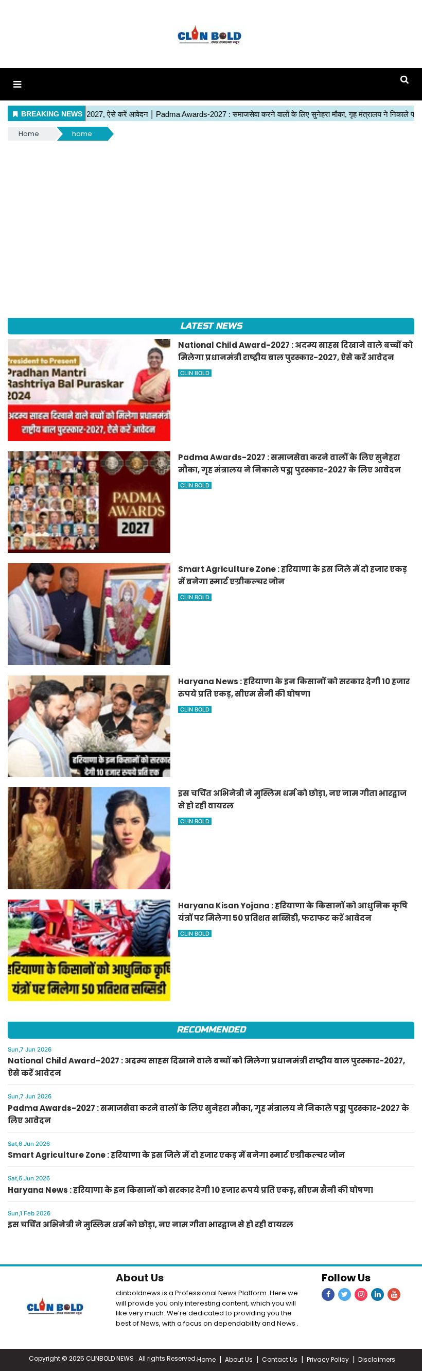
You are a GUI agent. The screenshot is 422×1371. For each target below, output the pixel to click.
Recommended (211, 1029)
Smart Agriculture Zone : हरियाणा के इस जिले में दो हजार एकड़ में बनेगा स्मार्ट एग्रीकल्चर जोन (176, 1154)
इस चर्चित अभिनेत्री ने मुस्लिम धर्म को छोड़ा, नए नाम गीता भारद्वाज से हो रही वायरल (150, 1224)
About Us (140, 1278)
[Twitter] (344, 1294)
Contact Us (279, 1359)
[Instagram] (361, 1294)
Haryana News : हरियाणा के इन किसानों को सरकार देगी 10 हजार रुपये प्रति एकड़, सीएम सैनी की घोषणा (190, 1189)
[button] (17, 84)
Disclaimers (376, 1359)
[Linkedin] (377, 1294)
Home (29, 134)
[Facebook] (328, 1294)
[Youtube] (394, 1294)
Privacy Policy (328, 1359)
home (82, 134)
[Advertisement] (211, 220)
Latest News (210, 325)
